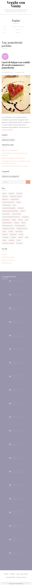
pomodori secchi (22, 228)
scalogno (5, 237)
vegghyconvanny (8, 72)
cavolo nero (6, 205)
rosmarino (13, 234)
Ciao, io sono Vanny (18, 26)
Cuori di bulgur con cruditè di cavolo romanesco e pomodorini (16, 65)
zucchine (19, 243)
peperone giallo (7, 225)
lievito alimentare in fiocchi (11, 217)
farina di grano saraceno (10, 211)
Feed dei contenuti (8, 257)
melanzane (6, 219)
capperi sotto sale (8, 202)
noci (26, 219)
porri (4, 231)
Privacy (17, 32)
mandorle (25, 217)
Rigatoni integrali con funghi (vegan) (13, 158)
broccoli (5, 199)
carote (18, 202)
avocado (19, 193)
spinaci (20, 237)
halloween (6, 214)
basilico (5, 196)
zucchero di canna (8, 243)
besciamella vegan (15, 196)
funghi (23, 211)
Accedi (4, 254)
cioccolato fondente (9, 208)
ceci (14, 205)
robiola (5, 234)
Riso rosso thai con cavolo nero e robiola (15, 166)
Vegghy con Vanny (16, 4)
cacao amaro (14, 199)
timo (26, 237)
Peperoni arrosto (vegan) (10, 150)
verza (4, 240)
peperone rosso (20, 225)
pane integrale (7, 222)
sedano (13, 237)
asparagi (11, 193)
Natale (21, 219)
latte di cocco (16, 214)
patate (23, 222)
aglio (4, 193)
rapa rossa (19, 231)
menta (14, 219)
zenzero (11, 240)
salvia (21, 234)
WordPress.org (6, 263)
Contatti (17, 29)
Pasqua (17, 222)
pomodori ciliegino (8, 228)
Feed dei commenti (8, 260)
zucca (18, 240)
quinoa (11, 231)
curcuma (20, 208)
